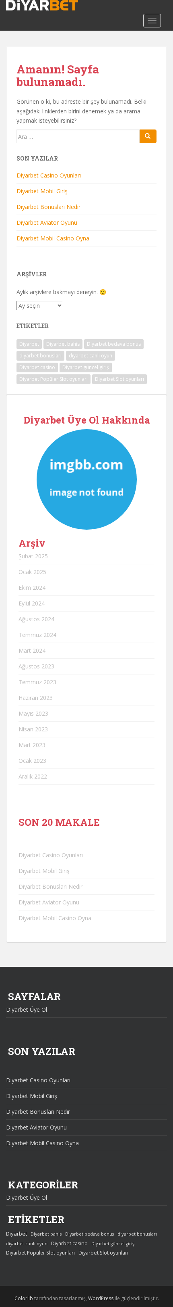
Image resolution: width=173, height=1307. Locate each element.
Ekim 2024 (32, 587)
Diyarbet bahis (63, 343)
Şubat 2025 (33, 556)
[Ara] (148, 136)
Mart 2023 (32, 745)
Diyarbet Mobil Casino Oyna (52, 238)
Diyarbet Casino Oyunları (48, 175)
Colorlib (23, 1298)
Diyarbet (29, 343)
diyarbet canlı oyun (90, 355)
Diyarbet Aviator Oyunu (46, 222)
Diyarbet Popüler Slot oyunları (53, 379)
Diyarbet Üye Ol (26, 1009)
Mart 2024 (32, 650)
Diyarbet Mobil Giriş (42, 191)
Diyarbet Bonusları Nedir (48, 207)
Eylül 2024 (32, 603)
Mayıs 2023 (33, 713)
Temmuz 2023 (37, 682)
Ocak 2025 (32, 572)
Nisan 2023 (33, 729)
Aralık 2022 (33, 776)
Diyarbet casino (37, 367)
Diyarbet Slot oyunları (119, 379)
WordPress (100, 1298)
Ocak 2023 (32, 760)
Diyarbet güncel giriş (85, 367)
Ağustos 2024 (36, 619)
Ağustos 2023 (36, 666)
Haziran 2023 (36, 698)
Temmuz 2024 (37, 635)
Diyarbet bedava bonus (114, 343)
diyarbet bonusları (40, 355)
